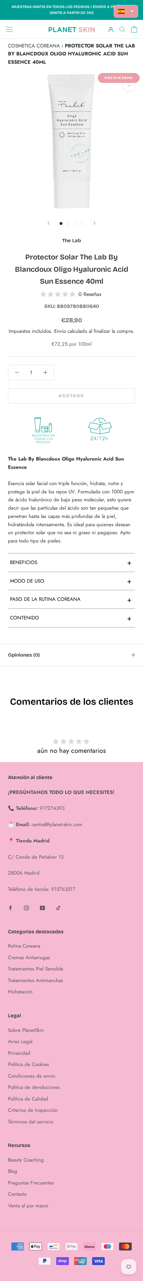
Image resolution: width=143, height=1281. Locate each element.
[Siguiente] (94, 223)
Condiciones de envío (31, 1076)
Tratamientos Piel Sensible (35, 968)
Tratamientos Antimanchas (35, 980)
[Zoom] (129, 85)
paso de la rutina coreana (71, 599)
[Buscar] (122, 29)
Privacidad (19, 1053)
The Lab (71, 241)
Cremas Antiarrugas (29, 957)
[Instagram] (26, 907)
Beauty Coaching (26, 1160)
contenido (71, 618)
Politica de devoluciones (34, 1087)
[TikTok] (58, 907)
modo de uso (71, 581)
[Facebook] (10, 907)
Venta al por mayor (28, 1205)
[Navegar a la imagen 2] (68, 223)
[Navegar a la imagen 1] (61, 223)
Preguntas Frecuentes (31, 1182)
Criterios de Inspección (33, 1110)
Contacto (17, 1194)
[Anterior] (49, 223)
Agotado (71, 395)
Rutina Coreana (24, 946)
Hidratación (20, 991)
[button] (126, 11)
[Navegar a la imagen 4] (81, 223)
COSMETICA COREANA (34, 45)
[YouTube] (42, 907)
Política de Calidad (28, 1099)
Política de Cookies (28, 1064)
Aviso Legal (20, 1041)
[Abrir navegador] (9, 29)
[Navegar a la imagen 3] (74, 223)
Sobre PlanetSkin (26, 1030)
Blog (12, 1171)
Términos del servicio (30, 1121)
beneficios (71, 562)
